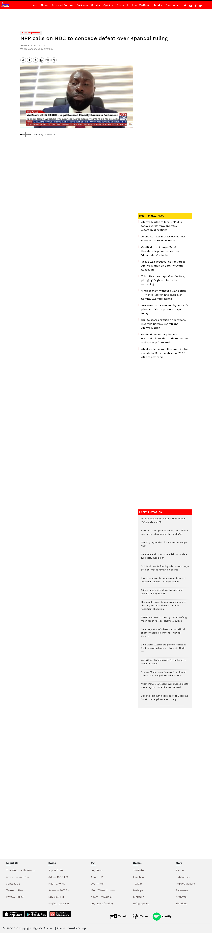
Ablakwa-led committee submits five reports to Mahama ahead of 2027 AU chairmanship (164, 353)
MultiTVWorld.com (103, 890)
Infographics (141, 903)
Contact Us (13, 883)
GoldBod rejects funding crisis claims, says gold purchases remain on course (165, 569)
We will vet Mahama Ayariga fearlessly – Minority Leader (163, 663)
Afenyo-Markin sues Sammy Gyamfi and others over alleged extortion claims (163, 675)
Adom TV (97, 877)
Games (180, 870)
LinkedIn (138, 896)
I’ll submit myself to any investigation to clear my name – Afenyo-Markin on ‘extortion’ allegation (163, 607)
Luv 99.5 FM (56, 896)
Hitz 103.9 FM (57, 883)
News (44, 5)
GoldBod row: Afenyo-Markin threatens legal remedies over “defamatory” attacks (160, 251)
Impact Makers (185, 883)
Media (158, 5)
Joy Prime (97, 883)
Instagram (139, 890)
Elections (172, 5)
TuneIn (122, 916)
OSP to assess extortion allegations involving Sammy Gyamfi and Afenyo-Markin (163, 323)
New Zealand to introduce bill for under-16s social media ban (164, 558)
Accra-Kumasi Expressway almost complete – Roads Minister (163, 238)
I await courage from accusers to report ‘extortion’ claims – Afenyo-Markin (163, 581)
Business (82, 5)
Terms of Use (14, 890)
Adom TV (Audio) (101, 896)
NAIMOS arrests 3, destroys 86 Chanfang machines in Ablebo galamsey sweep (164, 621)
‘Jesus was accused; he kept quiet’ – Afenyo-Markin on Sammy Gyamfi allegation (164, 265)
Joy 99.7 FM (55, 870)
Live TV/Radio (141, 5)
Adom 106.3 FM (58, 877)
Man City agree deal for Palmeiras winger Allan (164, 546)
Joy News (97, 870)
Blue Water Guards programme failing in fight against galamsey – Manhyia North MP (163, 649)
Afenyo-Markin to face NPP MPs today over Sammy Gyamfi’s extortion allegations (161, 225)
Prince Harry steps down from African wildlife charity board (162, 593)
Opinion (108, 5)
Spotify (166, 916)
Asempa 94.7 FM (59, 890)
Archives (181, 896)
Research (123, 5)
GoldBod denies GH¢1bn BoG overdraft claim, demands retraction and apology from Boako (164, 338)
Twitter (137, 883)
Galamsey (182, 890)
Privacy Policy (14, 896)
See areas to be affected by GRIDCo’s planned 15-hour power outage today (164, 309)
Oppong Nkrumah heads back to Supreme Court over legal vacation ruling (164, 699)
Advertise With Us (17, 877)
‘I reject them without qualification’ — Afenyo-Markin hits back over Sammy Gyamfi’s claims (163, 294)
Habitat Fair (183, 877)
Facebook (139, 877)
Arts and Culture (62, 5)
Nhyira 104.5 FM (58, 903)
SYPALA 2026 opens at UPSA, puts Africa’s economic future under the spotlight (164, 534)
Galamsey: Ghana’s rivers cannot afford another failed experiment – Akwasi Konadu (163, 634)
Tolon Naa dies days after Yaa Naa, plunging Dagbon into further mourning (163, 280)
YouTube (138, 870)
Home (33, 5)
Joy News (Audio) (102, 903)
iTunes (143, 916)
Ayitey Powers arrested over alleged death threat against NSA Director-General (164, 687)
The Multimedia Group (20, 870)
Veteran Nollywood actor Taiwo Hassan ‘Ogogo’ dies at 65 (163, 522)
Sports (95, 5)
